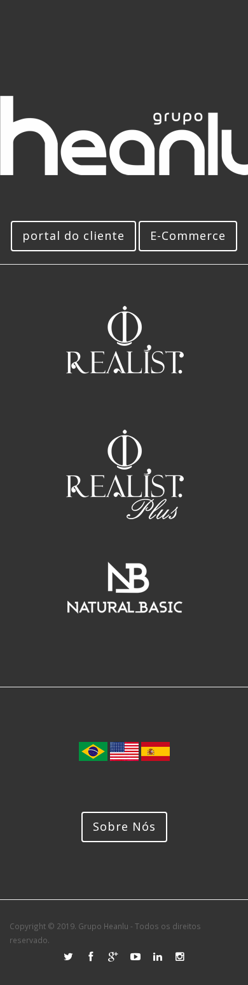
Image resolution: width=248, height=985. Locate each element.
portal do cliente (73, 235)
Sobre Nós (124, 826)
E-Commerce (188, 235)
